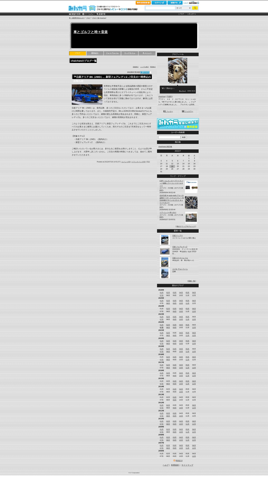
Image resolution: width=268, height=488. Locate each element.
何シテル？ (182, 91)
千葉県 (169, 97)
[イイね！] (144, 72)
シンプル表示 (144, 67)
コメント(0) (125, 162)
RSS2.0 (179, 460)
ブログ (88, 18)
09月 (174, 303)
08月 (168, 303)
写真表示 (153, 67)
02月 (168, 293)
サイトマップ (187, 465)
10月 (181, 303)
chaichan (161, 97)
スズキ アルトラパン (180, 269)
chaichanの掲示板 (165, 147)
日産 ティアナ (177, 236)
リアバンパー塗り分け (168, 213)
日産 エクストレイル (180, 258)
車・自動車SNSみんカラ (77, 18)
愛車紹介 (95, 53)
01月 (161, 293)
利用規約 (175, 465)
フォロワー (187, 111)
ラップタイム (129, 53)
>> (182, 151)
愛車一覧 (191, 281)
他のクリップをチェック (186, 226)
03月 (174, 293)
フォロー (168, 111)
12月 (194, 311)
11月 (187, 303)
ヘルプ (185, 2)
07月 (161, 295)
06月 (194, 293)
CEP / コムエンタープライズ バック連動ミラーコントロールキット (171, 183)
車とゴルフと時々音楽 (91, 32)
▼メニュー (147, 53)
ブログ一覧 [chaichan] (99, 18)
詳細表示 (135, 67)
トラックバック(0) (138, 162)
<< (173, 151)
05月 (187, 293)
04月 (181, 293)
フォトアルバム (112, 53)
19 (172, 166)
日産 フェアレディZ (179, 247)
